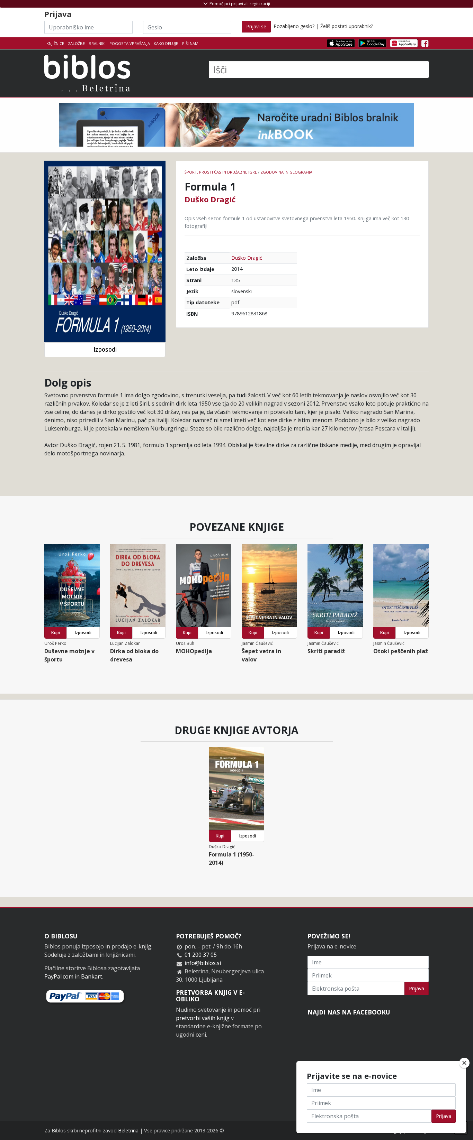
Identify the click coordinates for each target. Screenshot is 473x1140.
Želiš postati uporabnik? (346, 26)
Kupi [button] (55, 633)
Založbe (76, 43)
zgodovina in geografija (286, 172)
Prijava (416, 988)
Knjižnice (55, 43)
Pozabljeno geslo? (294, 26)
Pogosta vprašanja (129, 43)
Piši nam (190, 43)
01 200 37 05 (201, 954)
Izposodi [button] (105, 349)
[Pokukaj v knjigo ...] (105, 251)
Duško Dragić (210, 199)
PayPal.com (58, 976)
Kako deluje (166, 43)
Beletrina (128, 1130)
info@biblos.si (203, 963)
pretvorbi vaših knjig (203, 1018)
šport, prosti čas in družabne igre (221, 172)
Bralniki (97, 43)
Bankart (91, 976)
